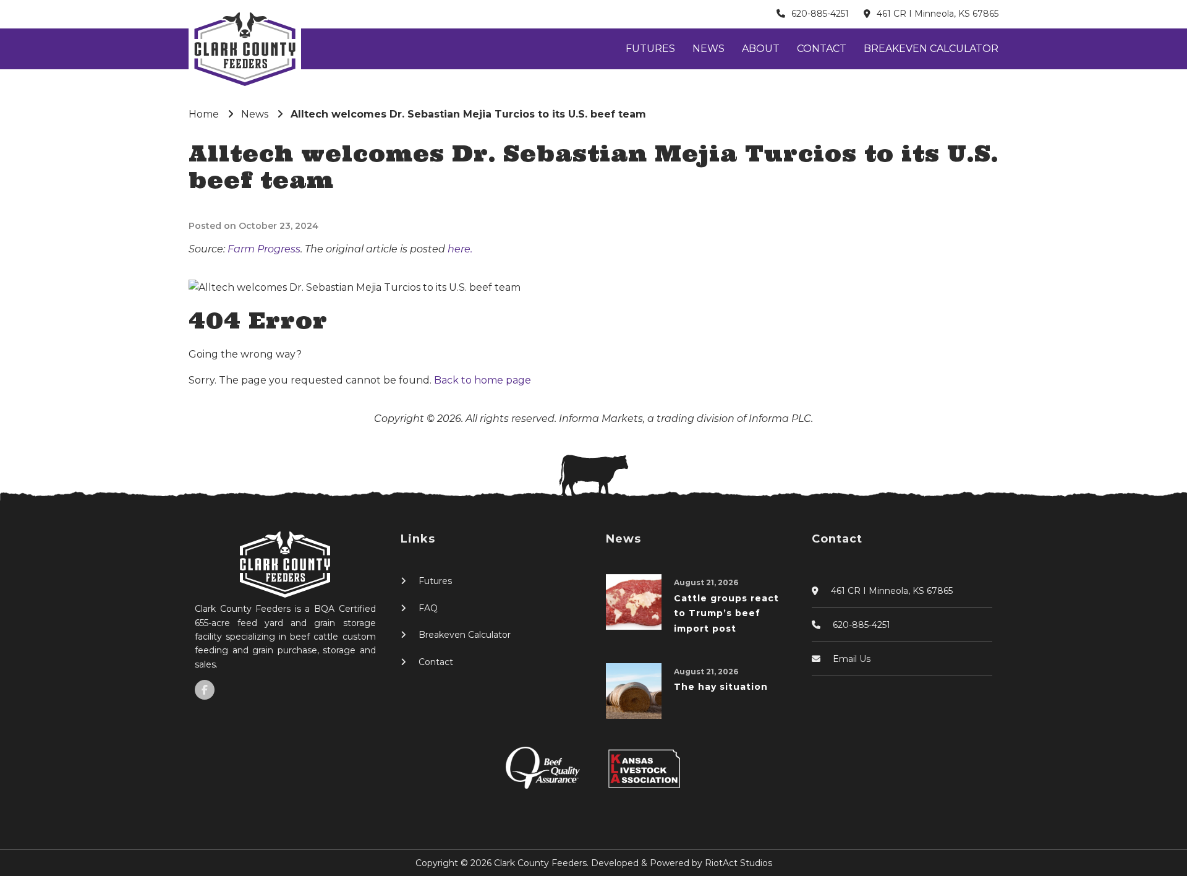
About (761, 48)
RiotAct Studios (738, 863)
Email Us (851, 658)
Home (204, 114)
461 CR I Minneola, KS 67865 (937, 13)
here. (460, 249)
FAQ (428, 608)
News (708, 48)
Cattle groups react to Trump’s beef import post (726, 613)
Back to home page (482, 380)
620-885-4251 (820, 13)
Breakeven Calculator (931, 48)
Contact (821, 48)
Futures (650, 48)
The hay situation (721, 686)
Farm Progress (264, 249)
